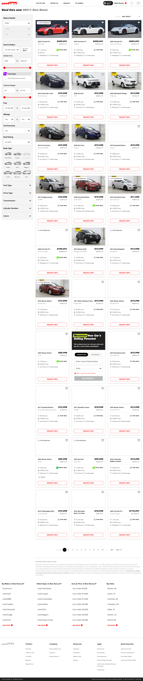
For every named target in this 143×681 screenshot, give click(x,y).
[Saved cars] (131, 3)
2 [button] (68, 550)
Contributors (76, 652)
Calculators (76, 649)
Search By (28, 649)
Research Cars (29, 664)
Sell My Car (54, 3)
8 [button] (93, 550)
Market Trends (77, 656)
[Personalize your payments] (66, 44)
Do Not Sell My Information (104, 660)
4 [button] (77, 550)
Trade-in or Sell (30, 652)
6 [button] (85, 550)
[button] (119, 551)
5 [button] (81, 550)
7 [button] (89, 550)
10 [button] (102, 550)
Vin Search (95, 355)
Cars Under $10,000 (126, 656)
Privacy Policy (101, 652)
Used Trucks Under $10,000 (128, 660)
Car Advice (28, 656)
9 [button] (98, 550)
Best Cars (28, 660)
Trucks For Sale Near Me (127, 652)
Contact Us (52, 652)
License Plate (81, 355)
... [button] (107, 550)
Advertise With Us (54, 656)
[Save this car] (66, 23)
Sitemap (75, 660)
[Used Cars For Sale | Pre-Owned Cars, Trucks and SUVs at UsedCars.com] (9, 3)
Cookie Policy (100, 670)
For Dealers (79, 3)
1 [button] (64, 550)
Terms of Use (100, 649)
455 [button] (112, 550)
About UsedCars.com (55, 649)
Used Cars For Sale (126, 649)
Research (66, 3)
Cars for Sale (40, 3)
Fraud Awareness (101, 656)
